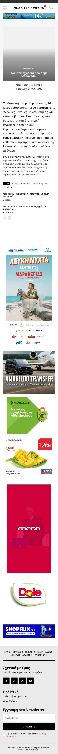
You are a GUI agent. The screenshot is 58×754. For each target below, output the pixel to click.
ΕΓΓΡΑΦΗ (27, 726)
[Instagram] (14, 681)
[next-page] (9, 218)
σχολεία (8, 187)
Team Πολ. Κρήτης (32, 85)
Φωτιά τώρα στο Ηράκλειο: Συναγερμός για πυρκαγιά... (25, 207)
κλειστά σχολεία (40, 183)
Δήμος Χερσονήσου (21, 183)
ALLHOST (35, 750)
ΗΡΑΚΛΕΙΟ (29, 68)
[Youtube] (30, 681)
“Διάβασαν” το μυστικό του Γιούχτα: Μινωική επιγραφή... (26, 195)
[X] (22, 681)
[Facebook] (6, 681)
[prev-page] (5, 218)
